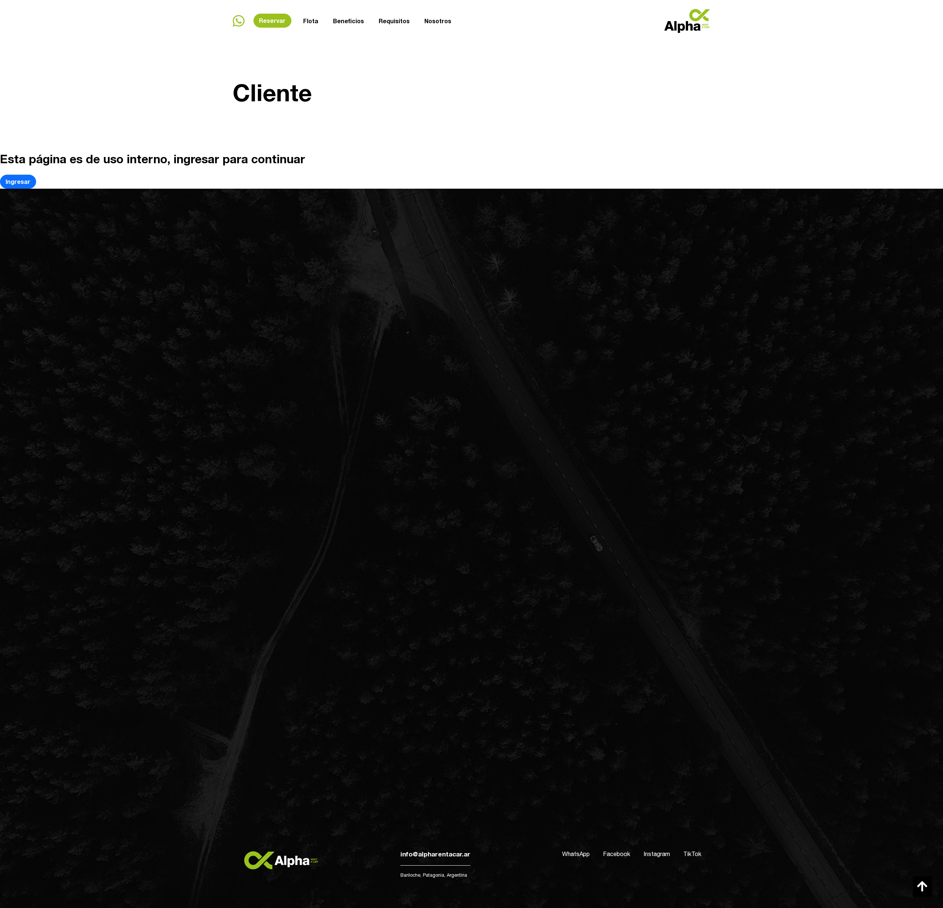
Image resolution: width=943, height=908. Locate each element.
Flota (310, 20)
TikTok (692, 854)
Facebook (616, 854)
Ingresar (18, 181)
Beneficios (348, 20)
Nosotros (437, 20)
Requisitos (394, 20)
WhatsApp (576, 854)
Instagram (657, 854)
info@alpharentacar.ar (435, 854)
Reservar (272, 20)
